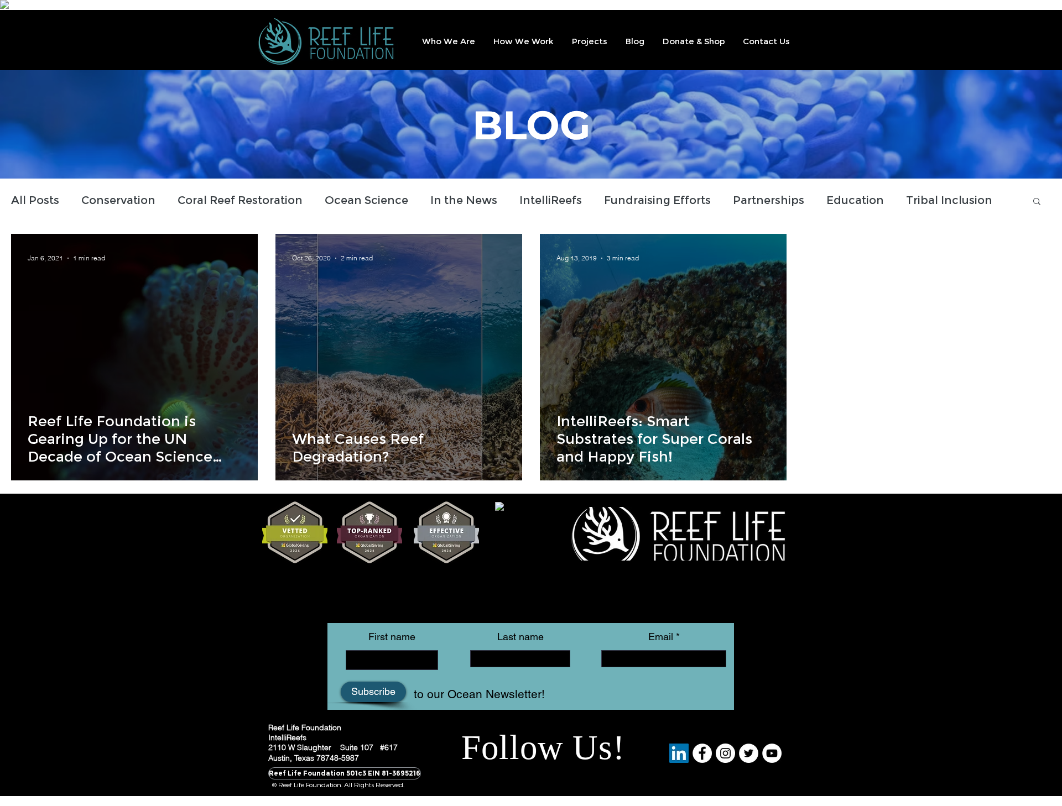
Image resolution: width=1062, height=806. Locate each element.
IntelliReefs (550, 200)
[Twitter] (748, 753)
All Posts (35, 200)
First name (391, 637)
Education (855, 200)
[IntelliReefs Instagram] (725, 753)
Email (660, 637)
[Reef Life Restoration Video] (772, 753)
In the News (463, 200)
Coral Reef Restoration (240, 200)
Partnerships (768, 200)
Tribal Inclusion (949, 200)
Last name (520, 637)
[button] (447, 41)
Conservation (118, 200)
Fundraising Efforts (657, 200)
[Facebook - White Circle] (702, 753)
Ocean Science (366, 200)
